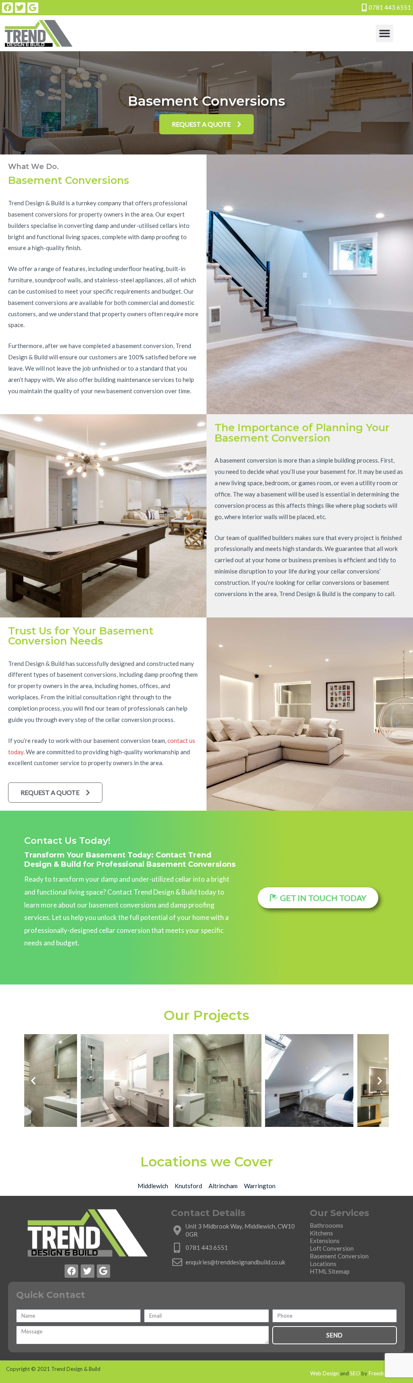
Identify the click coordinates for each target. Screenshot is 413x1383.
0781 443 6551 (390, 7)
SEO (355, 1373)
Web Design (324, 1373)
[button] (385, 33)
